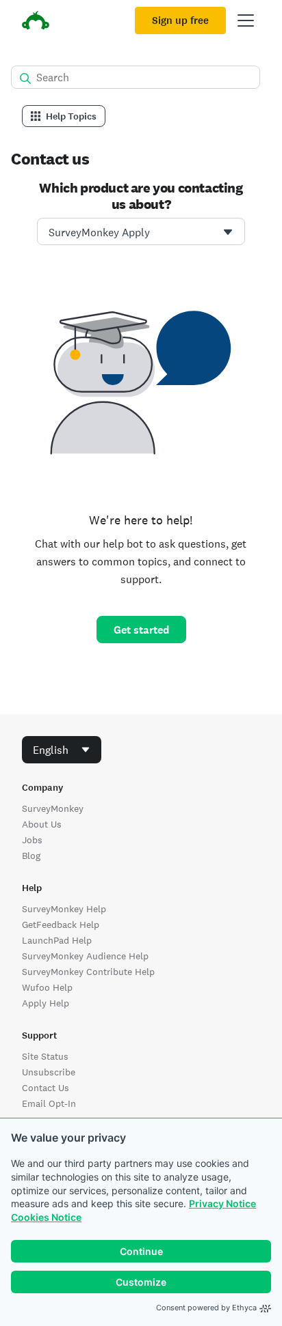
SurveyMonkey (53, 808)
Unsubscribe (48, 1072)
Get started (141, 630)
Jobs (32, 840)
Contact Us (45, 1088)
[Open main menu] (245, 20)
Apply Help (45, 1003)
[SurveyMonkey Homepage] (35, 22)
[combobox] (141, 231)
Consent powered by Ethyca (206, 1307)
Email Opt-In (49, 1103)
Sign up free (180, 20)
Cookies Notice (46, 1217)
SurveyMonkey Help (64, 909)
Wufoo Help (47, 987)
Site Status (45, 1056)
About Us (42, 824)
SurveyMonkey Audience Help (85, 956)
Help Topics (71, 116)
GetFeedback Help (60, 924)
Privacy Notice (222, 1203)
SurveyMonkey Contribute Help (88, 971)
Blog (31, 855)
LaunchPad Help (57, 940)
